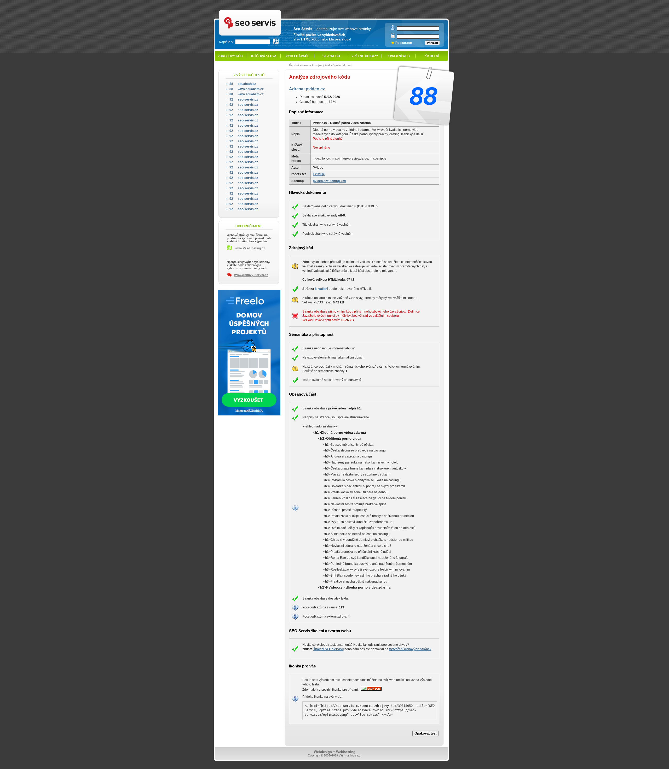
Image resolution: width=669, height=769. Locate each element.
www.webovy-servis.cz (251, 275)
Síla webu (331, 56)
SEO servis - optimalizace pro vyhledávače (261, 10)
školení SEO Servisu (328, 649)
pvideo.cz (315, 88)
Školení (432, 56)
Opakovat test (425, 733)
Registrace (403, 43)
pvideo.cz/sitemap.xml (329, 181)
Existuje (319, 174)
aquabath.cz (242, 84)
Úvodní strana (298, 65)
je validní (321, 289)
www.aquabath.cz (246, 89)
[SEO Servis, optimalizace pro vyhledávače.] (370, 689)
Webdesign (323, 752)
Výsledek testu (343, 65)
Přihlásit (432, 42)
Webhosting (345, 752)
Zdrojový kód (230, 56)
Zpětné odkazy (365, 56)
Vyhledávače (297, 56)
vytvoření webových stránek (410, 649)
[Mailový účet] (392, 29)
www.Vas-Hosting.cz (250, 248)
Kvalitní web (399, 56)
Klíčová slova (263, 56)
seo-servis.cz (243, 99)
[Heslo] (392, 37)
